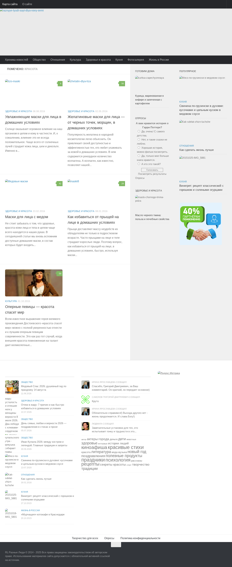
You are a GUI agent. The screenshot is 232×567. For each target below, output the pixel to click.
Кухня (119, 59)
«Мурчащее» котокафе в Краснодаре (43, 514)
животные (131, 439)
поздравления (93, 456)
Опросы (140, 177)
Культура (75, 59)
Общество (39, 59)
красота (86, 452)
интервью (102, 443)
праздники (93, 460)
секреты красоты (113, 464)
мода (115, 452)
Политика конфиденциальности (140, 538)
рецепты (90, 464)
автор (83, 439)
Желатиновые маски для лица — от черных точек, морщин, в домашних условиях (96, 122)
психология (117, 460)
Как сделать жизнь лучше (196, 150)
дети (122, 439)
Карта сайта (9, 4)
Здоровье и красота (98, 59)
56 (122, 83)
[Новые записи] (22, 373)
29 (122, 183)
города (104, 439)
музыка (122, 452)
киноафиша (94, 447)
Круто (95, 401)
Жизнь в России (159, 59)
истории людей (118, 443)
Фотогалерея (136, 59)
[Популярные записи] (57, 373)
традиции (89, 468)
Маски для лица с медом (26, 217)
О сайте (27, 4)
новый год (137, 451)
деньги (114, 439)
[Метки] (133, 373)
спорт (129, 465)
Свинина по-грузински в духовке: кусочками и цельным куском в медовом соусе (201, 110)
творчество (140, 464)
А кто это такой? (151, 164)
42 (60, 183)
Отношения (57, 59)
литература (101, 452)
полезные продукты (124, 455)
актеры (92, 439)
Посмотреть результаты (152, 173)
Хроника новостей (16, 59)
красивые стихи (126, 447)
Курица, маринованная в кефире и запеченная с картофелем (149, 99)
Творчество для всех (85, 538)
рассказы (136, 460)
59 (60, 273)
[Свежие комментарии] (98, 373)
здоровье (89, 443)
